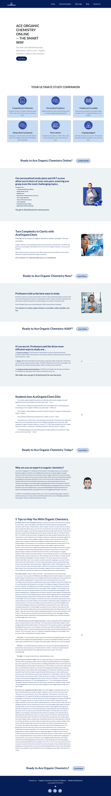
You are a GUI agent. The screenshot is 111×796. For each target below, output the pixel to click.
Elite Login (78, 4)
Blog (87, 4)
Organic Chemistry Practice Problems (52, 780)
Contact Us (96, 4)
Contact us (33, 780)
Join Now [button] (21, 59)
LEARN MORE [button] (83, 161)
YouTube (19, 576)
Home (53, 4)
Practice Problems (65, 4)
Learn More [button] (81, 276)
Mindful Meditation (75, 780)
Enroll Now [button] (78, 768)
